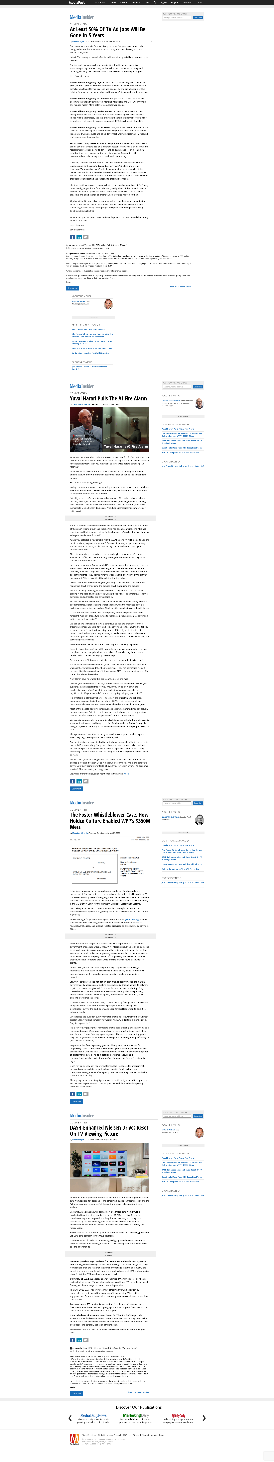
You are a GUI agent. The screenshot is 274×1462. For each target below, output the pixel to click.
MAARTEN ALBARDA (170, 817)
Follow (199, 2)
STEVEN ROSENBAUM (171, 400)
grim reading (132, 919)
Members (135, 2)
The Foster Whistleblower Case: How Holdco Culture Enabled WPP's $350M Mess (92, 335)
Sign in (164, 2)
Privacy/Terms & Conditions (153, 1435)
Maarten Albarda (80, 833)
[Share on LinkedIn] (79, 237)
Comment (72, 288)
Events (113, 2)
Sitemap (136, 1435)
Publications (100, 2)
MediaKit (101, 1435)
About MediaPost (89, 1435)
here (126, 773)
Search (155, 2)
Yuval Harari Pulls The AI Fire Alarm (88, 329)
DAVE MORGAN (78, 301)
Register (175, 2)
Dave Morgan (78, 41)
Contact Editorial (114, 1435)
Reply (68, 282)
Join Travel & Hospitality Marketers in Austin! (183, 466)
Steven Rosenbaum (81, 404)
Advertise (187, 2)
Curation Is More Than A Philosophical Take (92, 348)
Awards (123, 2)
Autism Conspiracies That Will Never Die (90, 353)
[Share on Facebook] (72, 237)
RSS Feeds (127, 1435)
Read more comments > (180, 286)
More (147, 2)
